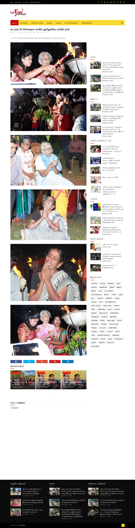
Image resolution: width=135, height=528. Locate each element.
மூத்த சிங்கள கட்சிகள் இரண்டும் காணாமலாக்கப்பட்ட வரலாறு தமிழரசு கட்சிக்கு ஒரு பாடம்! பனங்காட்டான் (113, 207)
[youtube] (104, 2)
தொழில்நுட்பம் (95, 316)
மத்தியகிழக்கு (113, 327)
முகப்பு (11, 2)
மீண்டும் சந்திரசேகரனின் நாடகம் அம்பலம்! (111, 168)
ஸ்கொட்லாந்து (95, 346)
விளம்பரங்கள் (18, 2)
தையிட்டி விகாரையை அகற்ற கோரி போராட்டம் (22, 383)
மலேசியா (102, 331)
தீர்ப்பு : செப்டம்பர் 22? (110, 177)
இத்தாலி (112, 287)
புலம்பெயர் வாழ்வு (37, 22)
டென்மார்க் (117, 309)
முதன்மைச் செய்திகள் (104, 335)
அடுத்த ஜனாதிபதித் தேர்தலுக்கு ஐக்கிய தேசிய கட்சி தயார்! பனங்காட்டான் (112, 229)
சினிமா (93, 309)
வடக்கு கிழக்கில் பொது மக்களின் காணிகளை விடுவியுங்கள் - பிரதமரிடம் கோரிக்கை (112, 150)
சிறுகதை (116, 305)
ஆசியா (118, 283)
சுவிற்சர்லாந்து (101, 309)
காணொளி (100, 298)
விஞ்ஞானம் (102, 342)
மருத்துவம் (94, 331)
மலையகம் (110, 331)
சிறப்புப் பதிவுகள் (96, 305)
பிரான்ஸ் (119, 320)
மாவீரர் (93, 335)
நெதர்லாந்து (94, 320)
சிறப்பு (101, 302)
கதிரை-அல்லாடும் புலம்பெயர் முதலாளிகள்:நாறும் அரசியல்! (113, 219)
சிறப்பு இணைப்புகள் (110, 302)
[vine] (117, 2)
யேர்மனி (103, 339)
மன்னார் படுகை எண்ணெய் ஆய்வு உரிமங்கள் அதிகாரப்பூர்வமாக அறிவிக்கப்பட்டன (112, 190)
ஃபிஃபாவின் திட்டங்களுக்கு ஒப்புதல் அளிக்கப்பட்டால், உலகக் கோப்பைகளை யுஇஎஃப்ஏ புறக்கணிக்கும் (113, 130)
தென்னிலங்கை (114, 313)
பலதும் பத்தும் (111, 320)
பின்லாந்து (103, 324)
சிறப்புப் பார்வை (107, 305)
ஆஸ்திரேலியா (103, 287)
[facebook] (99, 2)
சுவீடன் (110, 309)
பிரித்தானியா (95, 324)
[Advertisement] (48, 460)
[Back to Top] (123, 525)
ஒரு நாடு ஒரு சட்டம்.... (110, 265)
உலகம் (100, 291)
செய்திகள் (24, 22)
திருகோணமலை (103, 313)
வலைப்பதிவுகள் (119, 339)
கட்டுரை (114, 294)
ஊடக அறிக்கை (109, 291)
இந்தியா (119, 287)
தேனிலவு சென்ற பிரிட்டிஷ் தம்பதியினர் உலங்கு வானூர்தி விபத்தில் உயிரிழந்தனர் (113, 107)
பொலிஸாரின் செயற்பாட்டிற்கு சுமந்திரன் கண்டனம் (33, 510)
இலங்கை (93, 291)
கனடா (93, 298)
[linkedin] (108, 2)
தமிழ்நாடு (94, 313)
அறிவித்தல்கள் (86, 22)
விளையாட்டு (110, 342)
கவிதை (49, 22)
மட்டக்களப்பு (102, 327)
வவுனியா (93, 342)
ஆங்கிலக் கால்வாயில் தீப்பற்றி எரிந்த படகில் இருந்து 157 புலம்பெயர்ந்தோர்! (113, 118)
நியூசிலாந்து (113, 316)
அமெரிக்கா (94, 283)
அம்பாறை (102, 283)
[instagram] (111, 2)
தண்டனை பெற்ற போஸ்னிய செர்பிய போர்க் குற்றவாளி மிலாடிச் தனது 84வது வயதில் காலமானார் (113, 65)
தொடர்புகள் (25, 2)
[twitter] (101, 2)
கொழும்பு (117, 298)
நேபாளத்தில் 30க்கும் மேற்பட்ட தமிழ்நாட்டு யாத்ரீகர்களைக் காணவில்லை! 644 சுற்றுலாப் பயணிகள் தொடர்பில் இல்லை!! (113, 88)
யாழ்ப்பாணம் (43, 32)
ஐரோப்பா (106, 294)
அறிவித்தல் (111, 283)
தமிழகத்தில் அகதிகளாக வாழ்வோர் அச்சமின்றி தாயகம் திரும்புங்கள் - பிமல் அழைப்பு (73, 382)
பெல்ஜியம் (94, 327)
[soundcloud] (123, 2)
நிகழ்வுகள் (104, 316)
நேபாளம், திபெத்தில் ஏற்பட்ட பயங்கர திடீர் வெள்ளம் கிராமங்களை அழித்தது (32, 491)
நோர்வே (102, 320)
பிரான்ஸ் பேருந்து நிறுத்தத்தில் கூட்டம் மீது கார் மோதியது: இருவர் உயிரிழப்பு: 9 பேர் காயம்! (111, 511)
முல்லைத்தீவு (115, 335)
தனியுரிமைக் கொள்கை (35, 2)
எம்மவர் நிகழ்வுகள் (71, 22)
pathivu (23, 525)
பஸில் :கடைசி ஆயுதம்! (110, 244)
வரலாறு (58, 22)
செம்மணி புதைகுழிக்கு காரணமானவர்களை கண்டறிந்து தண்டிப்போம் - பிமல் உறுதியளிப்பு (47, 380)
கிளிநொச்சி (109, 298)
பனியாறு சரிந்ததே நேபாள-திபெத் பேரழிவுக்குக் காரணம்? (113, 77)
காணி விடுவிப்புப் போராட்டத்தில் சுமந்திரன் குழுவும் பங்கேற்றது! (111, 160)
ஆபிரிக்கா (94, 287)
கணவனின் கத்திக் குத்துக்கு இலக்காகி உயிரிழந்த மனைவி (33, 501)
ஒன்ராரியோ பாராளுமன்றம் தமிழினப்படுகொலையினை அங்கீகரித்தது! (112, 256)
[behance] (114, 2)
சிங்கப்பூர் (94, 302)
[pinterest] (120, 2)
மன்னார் (117, 331)
